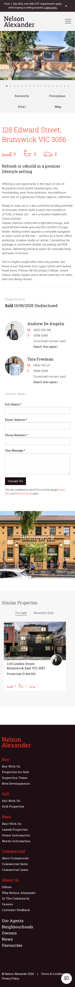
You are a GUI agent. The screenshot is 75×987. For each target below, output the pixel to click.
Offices (7, 887)
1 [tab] (7, 86)
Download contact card (49, 341)
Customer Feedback (16, 910)
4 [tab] (18, 86)
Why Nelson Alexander (19, 893)
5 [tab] (22, 86)
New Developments (16, 783)
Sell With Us (11, 801)
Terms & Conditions (53, 974)
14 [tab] (57, 86)
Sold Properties (13, 806)
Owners (9, 932)
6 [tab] (26, 86)
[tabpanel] (37, 55)
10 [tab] (41, 86)
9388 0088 (40, 335)
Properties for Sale (15, 772)
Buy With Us (11, 766)
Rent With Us (11, 824)
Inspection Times (14, 778)
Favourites (12, 945)
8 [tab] (34, 86)
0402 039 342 (42, 330)
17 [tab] (68, 86)
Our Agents (12, 920)
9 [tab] (37, 86)
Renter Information (16, 841)
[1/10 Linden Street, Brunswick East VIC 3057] (35, 656)
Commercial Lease (15, 870)
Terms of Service (24, 493)
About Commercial (15, 858)
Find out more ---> (37, 546)
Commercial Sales (15, 864)
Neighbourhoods (17, 926)
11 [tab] (45, 86)
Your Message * (15, 450)
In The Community (15, 898)
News (7, 939)
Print (22, 107)
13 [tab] (53, 86)
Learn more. (50, 7)
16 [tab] (64, 86)
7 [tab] (30, 86)
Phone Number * (16, 435)
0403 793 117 (41, 365)
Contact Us (15, 481)
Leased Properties (15, 829)
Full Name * (13, 404)
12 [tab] (49, 86)
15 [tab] (60, 86)
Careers (7, 904)
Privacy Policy (10, 978)
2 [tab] (10, 86)
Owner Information (16, 835)
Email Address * (16, 420)
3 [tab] (14, 86)
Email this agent (45, 346)
